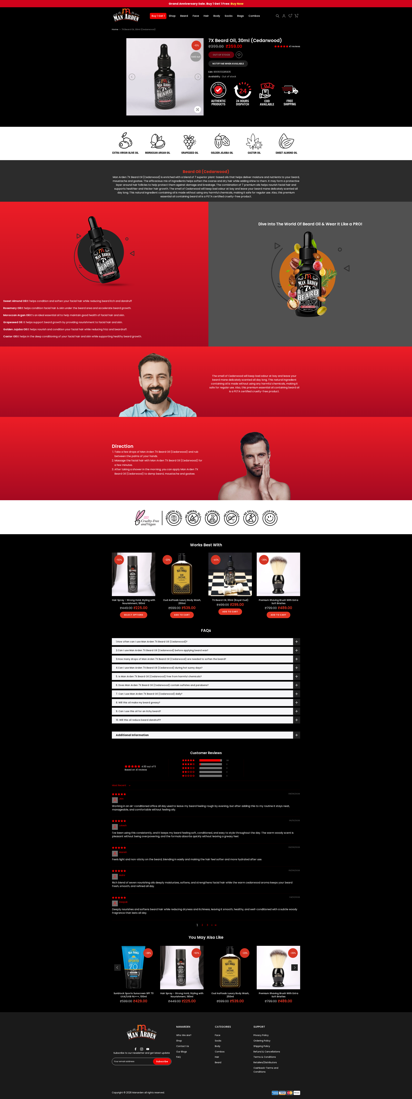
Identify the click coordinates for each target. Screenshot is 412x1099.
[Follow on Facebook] (135, 1049)
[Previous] (132, 77)
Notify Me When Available (228, 63)
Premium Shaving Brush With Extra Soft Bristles (278, 601)
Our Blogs (181, 1051)
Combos (254, 16)
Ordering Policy (261, 1040)
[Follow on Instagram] (141, 1049)
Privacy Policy (261, 1035)
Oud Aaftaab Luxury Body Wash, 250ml (182, 601)
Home (115, 29)
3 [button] (207, 925)
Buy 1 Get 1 (158, 16)
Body (216, 16)
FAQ (178, 1057)
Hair (206, 16)
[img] (119, 794)
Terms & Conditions (264, 1057)
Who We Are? (183, 1035)
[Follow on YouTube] (147, 1049)
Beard (184, 16)
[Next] (198, 77)
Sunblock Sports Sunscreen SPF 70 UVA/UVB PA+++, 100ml (134, 995)
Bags (240, 16)
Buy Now (237, 4)
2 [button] (202, 925)
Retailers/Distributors (265, 1062)
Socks (229, 16)
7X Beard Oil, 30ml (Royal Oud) (230, 600)
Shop (172, 16)
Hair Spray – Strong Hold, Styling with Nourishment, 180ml (133, 601)
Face (196, 16)
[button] (281, 46)
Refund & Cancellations (266, 1051)
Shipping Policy (261, 1046)
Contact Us (182, 1046)
